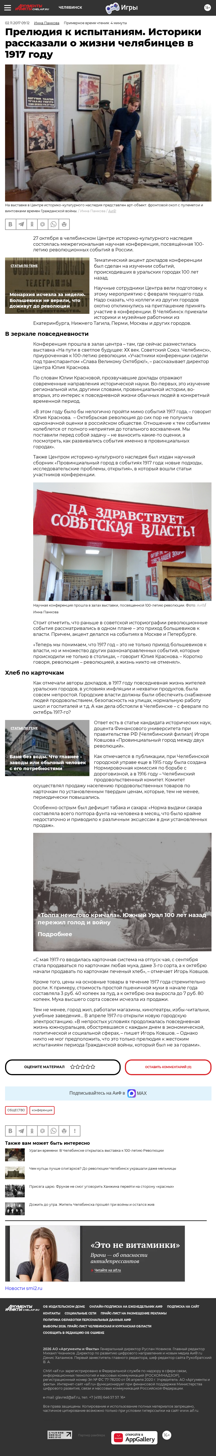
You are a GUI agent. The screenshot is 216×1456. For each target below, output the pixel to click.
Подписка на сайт (183, 1307)
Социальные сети (80, 1313)
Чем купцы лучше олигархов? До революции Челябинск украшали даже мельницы (102, 1168)
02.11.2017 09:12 (17, 23)
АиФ (112, 211)
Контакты (51, 1313)
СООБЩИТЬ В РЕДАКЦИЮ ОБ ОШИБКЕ (73, 1333)
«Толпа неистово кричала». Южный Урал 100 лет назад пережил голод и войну (122, 919)
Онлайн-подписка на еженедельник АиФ (126, 1307)
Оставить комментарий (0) (168, 1067)
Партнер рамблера (91, 1435)
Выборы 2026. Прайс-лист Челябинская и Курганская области (97, 1326)
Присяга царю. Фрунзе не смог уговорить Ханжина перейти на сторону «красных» (101, 1186)
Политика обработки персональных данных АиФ (87, 1320)
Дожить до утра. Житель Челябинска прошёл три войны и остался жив (91, 1204)
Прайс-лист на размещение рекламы (133, 1313)
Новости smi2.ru (23, 1288)
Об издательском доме (64, 1307)
